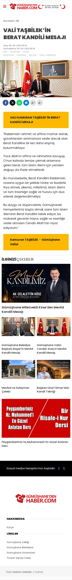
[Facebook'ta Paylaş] (6, 103)
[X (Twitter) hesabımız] (63, 468)
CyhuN (38, 572)
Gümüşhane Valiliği (18, 542)
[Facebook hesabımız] (59, 468)
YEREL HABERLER (47, 55)
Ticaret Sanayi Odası (19, 558)
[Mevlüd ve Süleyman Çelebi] (18, 372)
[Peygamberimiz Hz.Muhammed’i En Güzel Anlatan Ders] (36, 418)
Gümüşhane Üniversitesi (21, 552)
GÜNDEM (21, 55)
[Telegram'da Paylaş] (26, 103)
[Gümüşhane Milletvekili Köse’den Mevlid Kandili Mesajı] (36, 283)
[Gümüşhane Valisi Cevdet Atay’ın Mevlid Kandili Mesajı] (53, 329)
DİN (5, 51)
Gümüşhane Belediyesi (20, 547)
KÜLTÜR (33, 55)
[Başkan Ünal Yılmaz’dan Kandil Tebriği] (53, 372)
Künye (10, 527)
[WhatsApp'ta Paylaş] (19, 103)
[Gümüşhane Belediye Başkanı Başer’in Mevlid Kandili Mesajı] (18, 329)
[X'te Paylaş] (12, 103)
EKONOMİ (15, 51)
